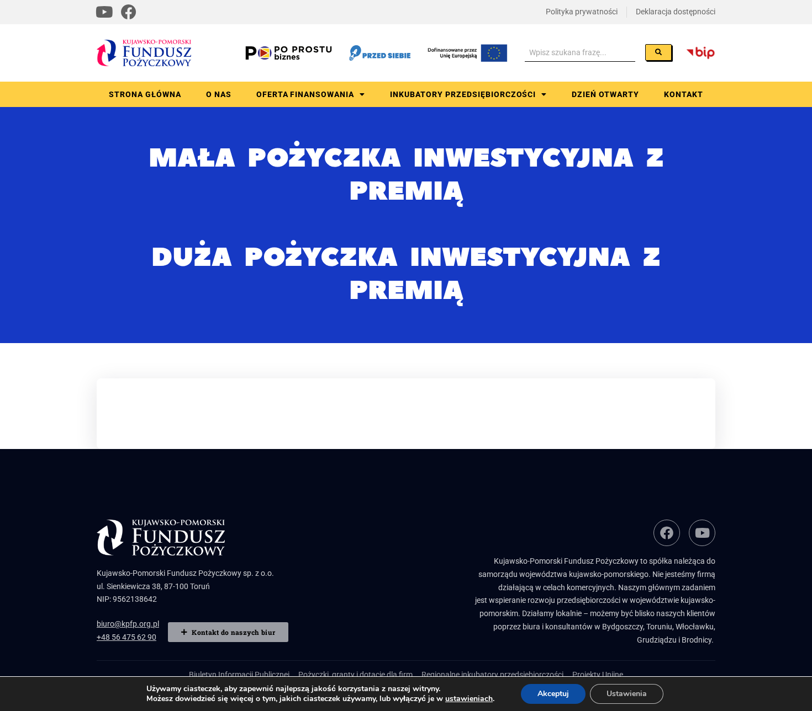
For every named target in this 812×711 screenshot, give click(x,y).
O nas (218, 94)
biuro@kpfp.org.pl (128, 623)
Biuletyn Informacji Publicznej (239, 674)
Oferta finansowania (305, 94)
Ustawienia (627, 693)
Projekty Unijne (597, 674)
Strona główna (145, 94)
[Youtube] (104, 12)
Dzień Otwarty (605, 94)
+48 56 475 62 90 (126, 637)
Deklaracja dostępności (675, 11)
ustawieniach (469, 699)
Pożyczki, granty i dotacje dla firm (355, 674)
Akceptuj (553, 693)
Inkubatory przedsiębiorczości (463, 94)
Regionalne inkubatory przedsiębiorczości (492, 674)
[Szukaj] (658, 52)
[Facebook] (128, 12)
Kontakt (683, 94)
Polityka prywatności (582, 11)
